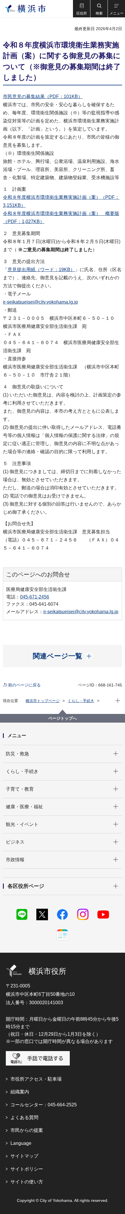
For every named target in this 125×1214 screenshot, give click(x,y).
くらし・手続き (81, 701)
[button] (81, 8)
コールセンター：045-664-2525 (43, 1104)
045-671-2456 (34, 596)
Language (20, 1143)
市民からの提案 (26, 1130)
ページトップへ (62, 718)
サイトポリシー (26, 1169)
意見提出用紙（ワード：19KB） (41, 269)
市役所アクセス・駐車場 (36, 1079)
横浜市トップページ (43, 701)
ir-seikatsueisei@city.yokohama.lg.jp (40, 302)
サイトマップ (24, 1156)
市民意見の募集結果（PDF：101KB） (43, 96)
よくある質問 (24, 1117)
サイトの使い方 (26, 1181)
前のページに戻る (24, 685)
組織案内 (19, 1091)
